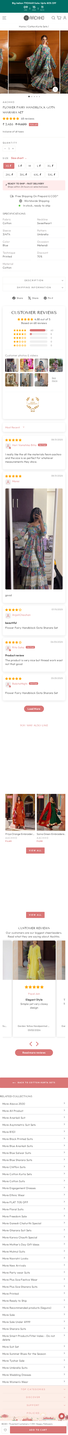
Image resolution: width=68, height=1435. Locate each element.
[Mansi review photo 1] (34, 539)
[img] (13, 440)
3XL (22, 174)
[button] (11, 118)
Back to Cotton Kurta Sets (36, 1082)
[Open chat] (62, 1416)
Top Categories (33, 1389)
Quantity (10, 142)
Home (22, 26)
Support (33, 1405)
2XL (8, 174)
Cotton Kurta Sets (37, 26)
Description (34, 280)
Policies (33, 1413)
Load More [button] (34, 708)
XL (49, 165)
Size (6, 158)
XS (8, 165)
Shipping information (34, 287)
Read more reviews (33, 1052)
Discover (33, 1397)
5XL (51, 174)
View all (35, 850)
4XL (37, 174)
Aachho (9, 102)
